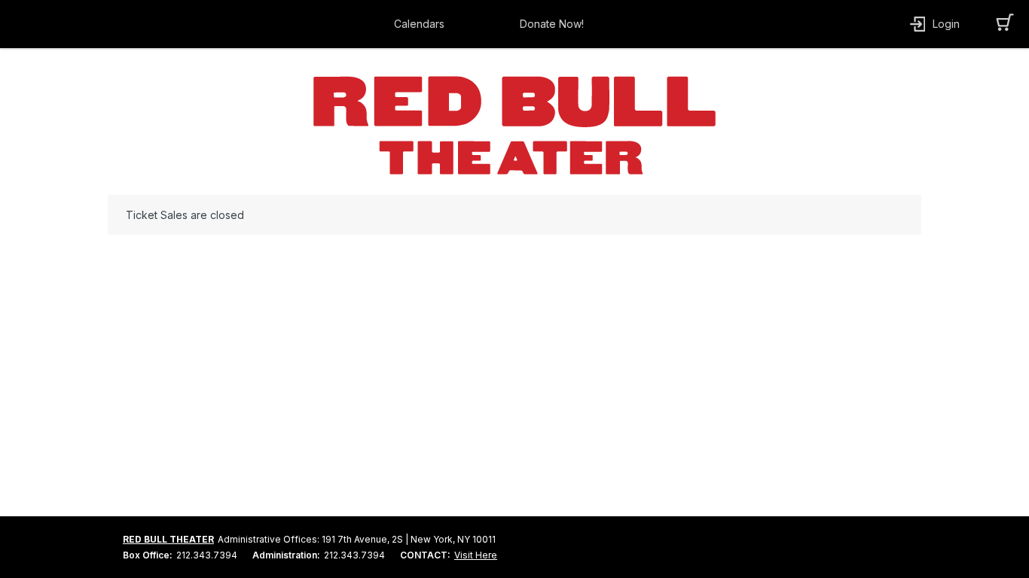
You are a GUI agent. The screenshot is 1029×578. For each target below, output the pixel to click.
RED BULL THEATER (168, 539)
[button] (423, 24)
